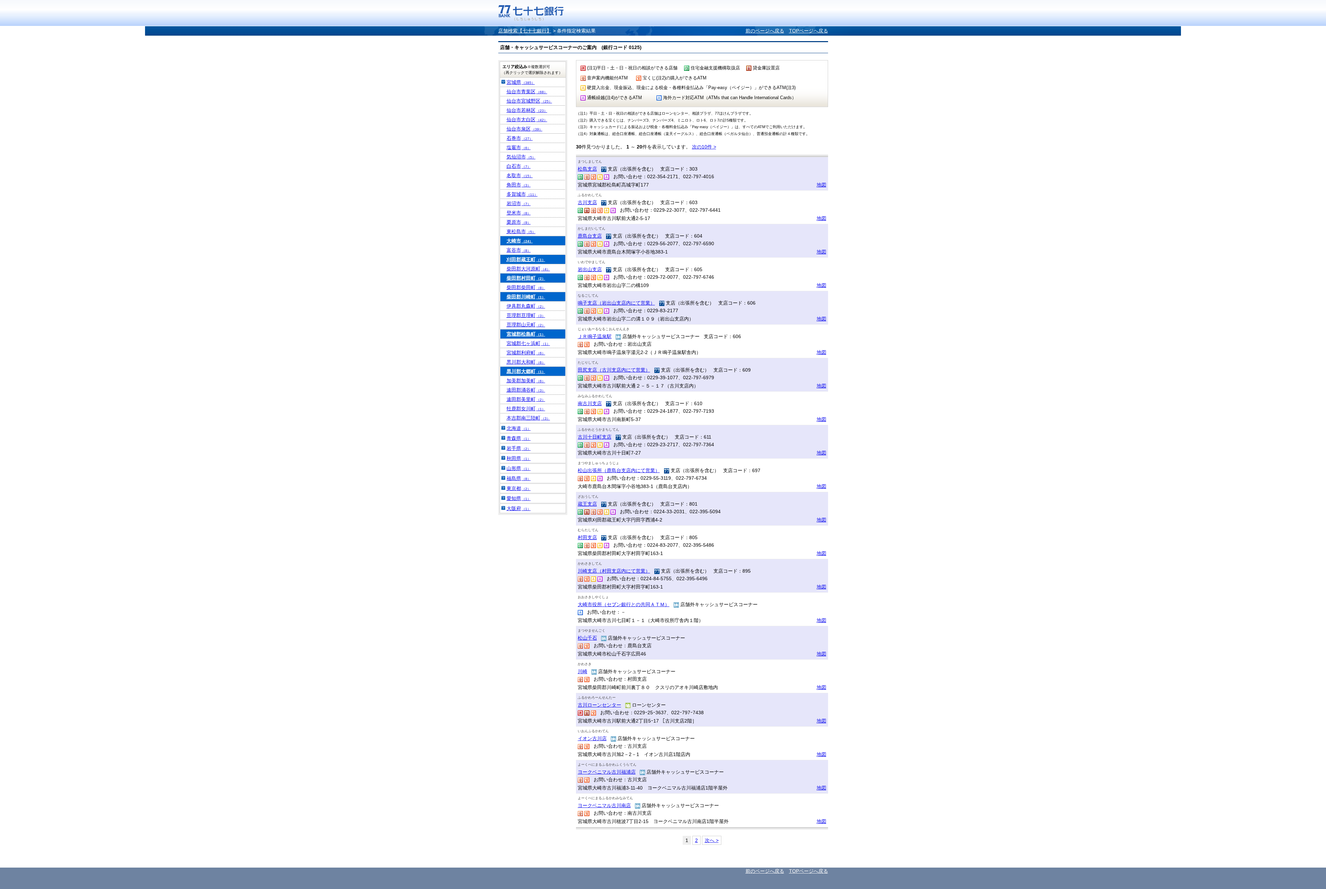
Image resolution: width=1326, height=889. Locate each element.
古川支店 (587, 202)
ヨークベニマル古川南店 (604, 805)
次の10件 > (704, 147)
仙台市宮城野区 (529, 101)
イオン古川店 (592, 738)
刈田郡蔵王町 (526, 259)
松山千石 (587, 638)
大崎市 (520, 240)
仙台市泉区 (524, 129)
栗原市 (519, 222)
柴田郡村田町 (526, 278)
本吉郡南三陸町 (528, 418)
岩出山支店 (590, 269)
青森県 (519, 438)
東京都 (519, 488)
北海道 (519, 428)
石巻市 (520, 138)
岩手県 (519, 448)
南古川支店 (590, 403)
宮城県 (521, 82)
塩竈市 (519, 147)
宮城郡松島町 (526, 334)
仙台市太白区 (527, 119)
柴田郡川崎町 (526, 296)
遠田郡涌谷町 (526, 390)
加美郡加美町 (526, 380)
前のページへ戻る (765, 31)
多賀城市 (522, 194)
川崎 (582, 671)
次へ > (712, 840)
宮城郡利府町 (526, 352)
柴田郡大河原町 (528, 268)
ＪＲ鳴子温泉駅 (595, 336)
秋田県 (519, 458)
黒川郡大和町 (526, 362)
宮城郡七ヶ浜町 (528, 343)
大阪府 (519, 508)
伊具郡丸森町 (526, 306)
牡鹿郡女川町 (526, 408)
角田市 (519, 185)
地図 (821, 185)
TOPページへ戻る (808, 31)
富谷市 (519, 250)
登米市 (519, 213)
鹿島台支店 (590, 236)
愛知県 (519, 498)
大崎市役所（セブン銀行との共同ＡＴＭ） (624, 604)
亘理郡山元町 (526, 324)
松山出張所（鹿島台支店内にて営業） (619, 470)
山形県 (519, 468)
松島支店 (587, 169)
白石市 (519, 166)
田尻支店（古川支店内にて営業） (614, 370)
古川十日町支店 (595, 437)
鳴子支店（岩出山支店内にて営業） (616, 303)
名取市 (520, 175)
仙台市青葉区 (527, 91)
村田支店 (587, 537)
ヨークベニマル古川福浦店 (607, 772)
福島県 (519, 478)
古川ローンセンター (599, 705)
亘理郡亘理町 (526, 315)
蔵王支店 (587, 504)
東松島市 (521, 231)
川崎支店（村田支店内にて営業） (614, 571)
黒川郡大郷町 (526, 371)
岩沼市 (519, 203)
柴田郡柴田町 (526, 287)
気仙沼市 (521, 157)
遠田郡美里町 (526, 399)
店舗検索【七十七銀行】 (524, 31)
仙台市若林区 (527, 110)
